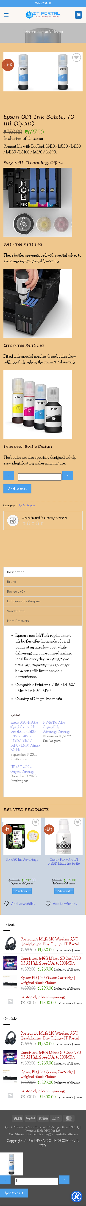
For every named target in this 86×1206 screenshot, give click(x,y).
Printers (29, 31)
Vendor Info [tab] (16, 686)
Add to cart (17, 564)
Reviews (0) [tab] (16, 666)
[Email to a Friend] (49, 612)
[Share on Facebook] (16, 612)
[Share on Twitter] (32, 612)
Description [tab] (15, 647)
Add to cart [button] (43, 1005)
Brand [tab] (11, 656)
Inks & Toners (52, 31)
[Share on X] (24, 612)
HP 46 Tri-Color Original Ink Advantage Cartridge (56, 802)
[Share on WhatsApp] (7, 612)
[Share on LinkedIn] (65, 612)
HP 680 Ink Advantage (43, 974)
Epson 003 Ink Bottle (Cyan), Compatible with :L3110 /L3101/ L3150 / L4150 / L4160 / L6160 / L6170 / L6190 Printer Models (25, 811)
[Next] (74, 77)
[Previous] (62, 77)
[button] (6, 14)
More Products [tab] (18, 696)
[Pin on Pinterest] (57, 612)
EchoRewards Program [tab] (24, 676)
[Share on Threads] (40, 612)
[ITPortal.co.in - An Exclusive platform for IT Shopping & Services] (43, 15)
